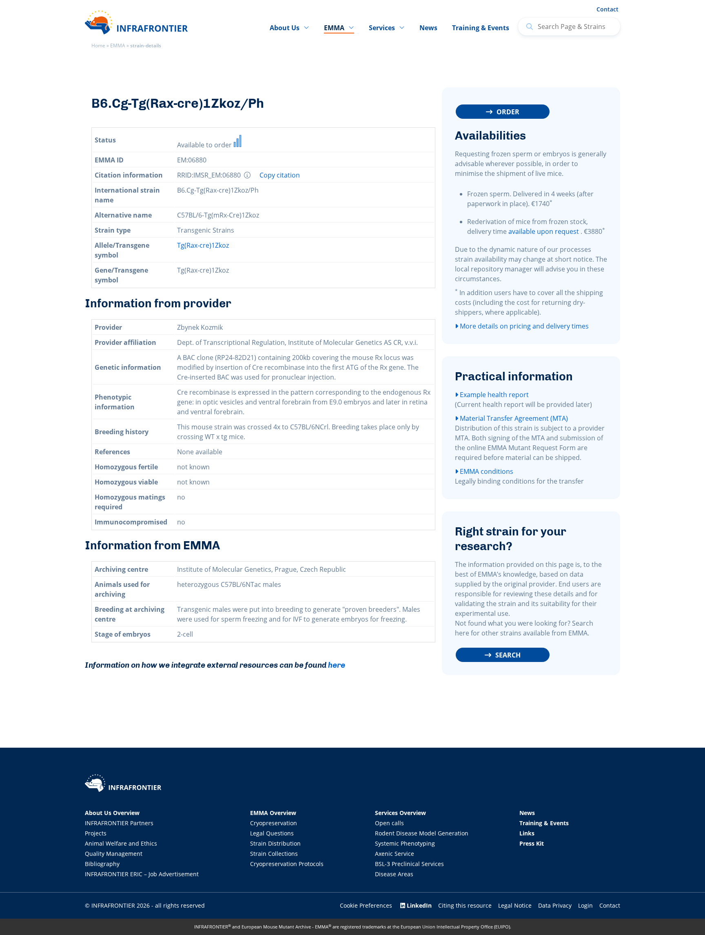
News (428, 27)
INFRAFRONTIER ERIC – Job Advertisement (142, 874)
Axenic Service (394, 853)
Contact (607, 9)
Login (585, 905)
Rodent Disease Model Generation (421, 833)
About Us (284, 27)
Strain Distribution (275, 843)
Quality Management (113, 853)
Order (508, 111)
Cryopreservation (273, 823)
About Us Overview (112, 813)
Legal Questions (272, 833)
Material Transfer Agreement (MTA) (513, 418)
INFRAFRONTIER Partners (119, 823)
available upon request (543, 231)
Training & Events (480, 27)
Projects (95, 833)
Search (508, 655)
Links (526, 833)
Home (98, 45)
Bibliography (102, 864)
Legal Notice (515, 905)
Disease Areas (394, 874)
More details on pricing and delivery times (523, 326)
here (336, 665)
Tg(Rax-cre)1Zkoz (203, 245)
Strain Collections (274, 853)
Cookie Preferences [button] (366, 905)
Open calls (389, 823)
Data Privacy (555, 905)
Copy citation (279, 175)
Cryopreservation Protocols (287, 864)
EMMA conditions (485, 471)
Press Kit (531, 843)
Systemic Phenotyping (405, 843)
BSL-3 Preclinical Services (409, 864)
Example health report (493, 394)
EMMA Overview (273, 813)
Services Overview (400, 813)
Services (382, 27)
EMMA (117, 45)
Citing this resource (465, 905)
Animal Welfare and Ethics (121, 843)
